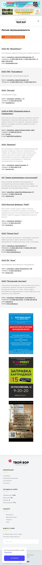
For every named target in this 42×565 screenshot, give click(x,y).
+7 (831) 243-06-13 (15, 270)
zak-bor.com (10, 196)
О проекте (6, 476)
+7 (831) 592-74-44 (16, 82)
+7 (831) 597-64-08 (15, 101)
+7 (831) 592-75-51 (29, 59)
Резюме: (6, 500)
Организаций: (9, 502)
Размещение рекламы (10, 478)
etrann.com (9, 273)
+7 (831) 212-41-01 (15, 223)
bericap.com (10, 169)
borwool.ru (9, 225)
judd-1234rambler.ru (14, 136)
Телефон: (5, 101)
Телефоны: (5, 59)
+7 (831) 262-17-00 (16, 248)
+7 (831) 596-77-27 (15, 167)
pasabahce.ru (10, 103)
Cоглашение (7, 480)
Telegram (9, 519)
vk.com (8, 134)
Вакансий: (8, 497)
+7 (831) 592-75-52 (16, 59)
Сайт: (3, 63)
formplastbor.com (12, 63)
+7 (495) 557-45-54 (16, 299)
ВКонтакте (9, 514)
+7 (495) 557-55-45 (30, 299)
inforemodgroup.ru (14, 252)
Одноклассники (11, 517)
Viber (7, 522)
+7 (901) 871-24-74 (15, 132)
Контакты (6, 483)
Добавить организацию (14, 37)
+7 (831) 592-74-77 (29, 82)
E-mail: (4, 136)
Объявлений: (9, 495)
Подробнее (8, 552)
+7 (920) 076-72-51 (29, 248)
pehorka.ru (9, 301)
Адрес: (4, 57)
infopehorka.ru (12, 304)
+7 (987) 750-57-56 (15, 194)
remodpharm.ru (11, 250)
